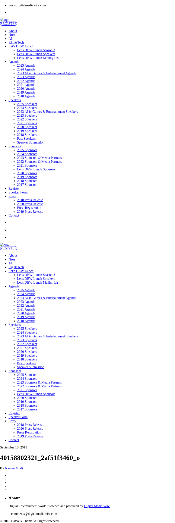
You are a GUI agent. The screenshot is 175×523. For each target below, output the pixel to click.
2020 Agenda (26, 88)
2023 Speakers (27, 115)
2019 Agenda (26, 92)
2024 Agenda (26, 69)
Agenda (14, 61)
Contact (14, 215)
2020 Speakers (27, 127)
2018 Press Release (30, 200)
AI (10, 38)
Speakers (15, 100)
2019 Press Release (30, 211)
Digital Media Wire (97, 506)
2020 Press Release (30, 204)
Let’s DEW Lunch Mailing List (38, 58)
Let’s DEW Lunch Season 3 (36, 50)
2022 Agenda (26, 81)
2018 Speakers (27, 134)
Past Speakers (26, 138)
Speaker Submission (30, 142)
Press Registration (29, 207)
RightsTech (16, 42)
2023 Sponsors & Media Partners (39, 158)
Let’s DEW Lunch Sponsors (36, 169)
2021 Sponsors (27, 165)
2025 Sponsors (27, 150)
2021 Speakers (27, 123)
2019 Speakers (27, 131)
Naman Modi (14, 468)
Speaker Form (18, 192)
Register (14, 188)
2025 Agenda (26, 65)
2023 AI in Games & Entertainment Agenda (46, 73)
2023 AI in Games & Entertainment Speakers (47, 111)
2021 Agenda (26, 84)
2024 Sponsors (27, 154)
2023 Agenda (26, 77)
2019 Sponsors (27, 177)
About (13, 31)
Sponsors (15, 146)
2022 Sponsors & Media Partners (39, 161)
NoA (12, 35)
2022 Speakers (27, 119)
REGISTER (8, 23)
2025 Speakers (27, 104)
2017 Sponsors (27, 184)
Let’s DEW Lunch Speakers (36, 54)
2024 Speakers (27, 108)
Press (12, 196)
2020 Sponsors (27, 173)
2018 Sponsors (27, 181)
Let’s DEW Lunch (21, 46)
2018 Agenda (26, 96)
